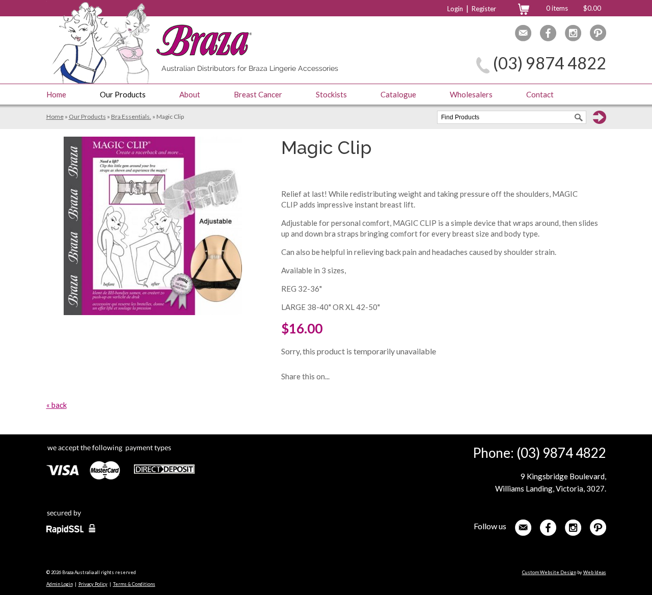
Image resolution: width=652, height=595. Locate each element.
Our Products (123, 94)
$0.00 (592, 8)
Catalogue (398, 94)
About (189, 94)
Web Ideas (594, 572)
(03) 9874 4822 (549, 63)
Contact (540, 94)
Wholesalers (471, 94)
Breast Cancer (258, 94)
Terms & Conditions (134, 584)
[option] (152, 226)
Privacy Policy (92, 584)
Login (455, 9)
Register (484, 9)
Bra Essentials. (131, 116)
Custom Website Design (549, 572)
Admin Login (59, 584)
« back (56, 404)
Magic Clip (170, 116)
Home (56, 94)
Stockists (331, 94)
